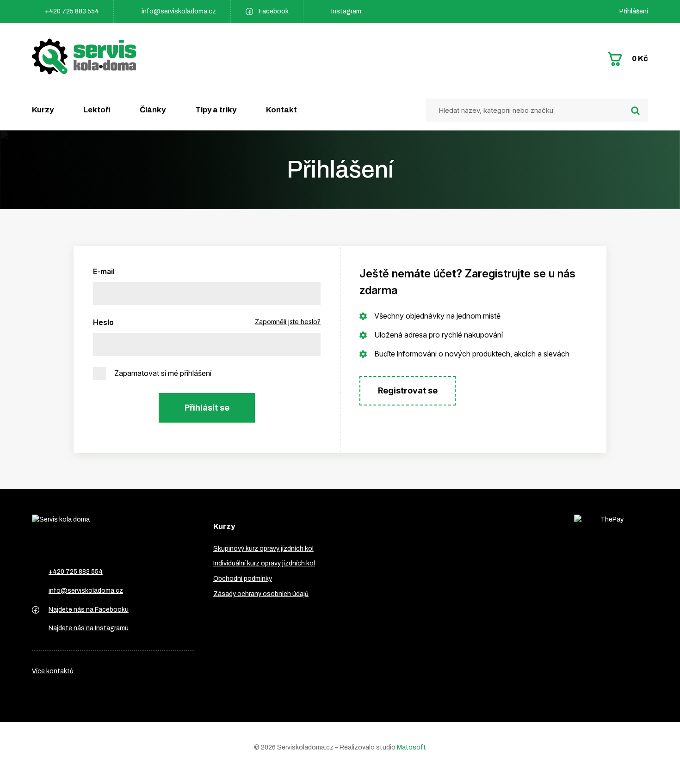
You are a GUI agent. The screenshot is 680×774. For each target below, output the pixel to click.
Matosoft (411, 747)
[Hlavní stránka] (84, 56)
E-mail (104, 271)
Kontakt (281, 109)
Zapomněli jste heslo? (288, 322)
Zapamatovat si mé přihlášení (162, 373)
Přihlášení (633, 11)
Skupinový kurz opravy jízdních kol (263, 548)
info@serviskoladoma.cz (179, 11)
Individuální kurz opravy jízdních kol (264, 563)
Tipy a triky (215, 109)
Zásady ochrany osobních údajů (261, 593)
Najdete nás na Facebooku (89, 609)
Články (153, 109)
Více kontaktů (53, 671)
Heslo (103, 322)
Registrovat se (408, 390)
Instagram (346, 11)
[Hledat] (635, 110)
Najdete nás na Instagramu (89, 628)
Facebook (274, 11)
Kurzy (43, 109)
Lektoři (96, 109)
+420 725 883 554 (72, 11)
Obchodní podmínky (242, 578)
